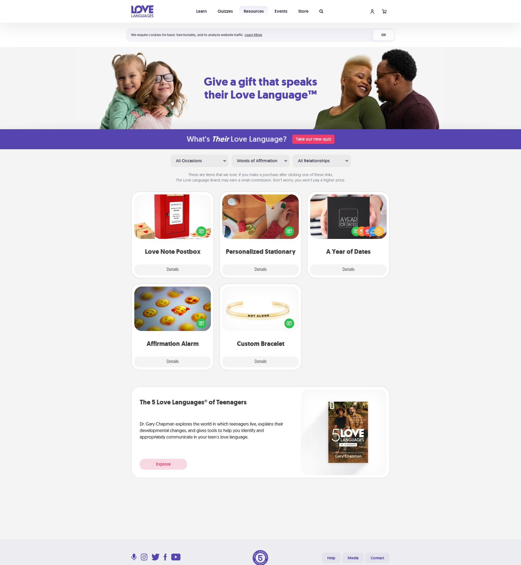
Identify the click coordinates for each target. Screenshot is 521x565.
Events (281, 11)
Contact (377, 558)
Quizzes (225, 11)
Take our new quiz (313, 139)
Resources (254, 11)
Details (173, 270)
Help (331, 558)
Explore (163, 464)
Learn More (253, 35)
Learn (201, 11)
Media (353, 558)
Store (303, 11)
